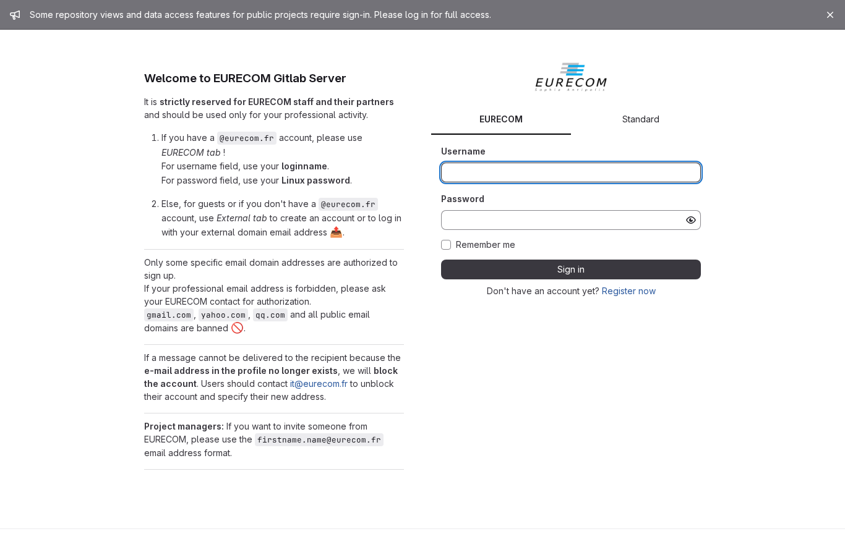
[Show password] (691, 220)
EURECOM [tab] (501, 119)
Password (462, 198)
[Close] (830, 14)
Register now (629, 291)
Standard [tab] (640, 119)
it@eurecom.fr (319, 383)
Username (463, 151)
